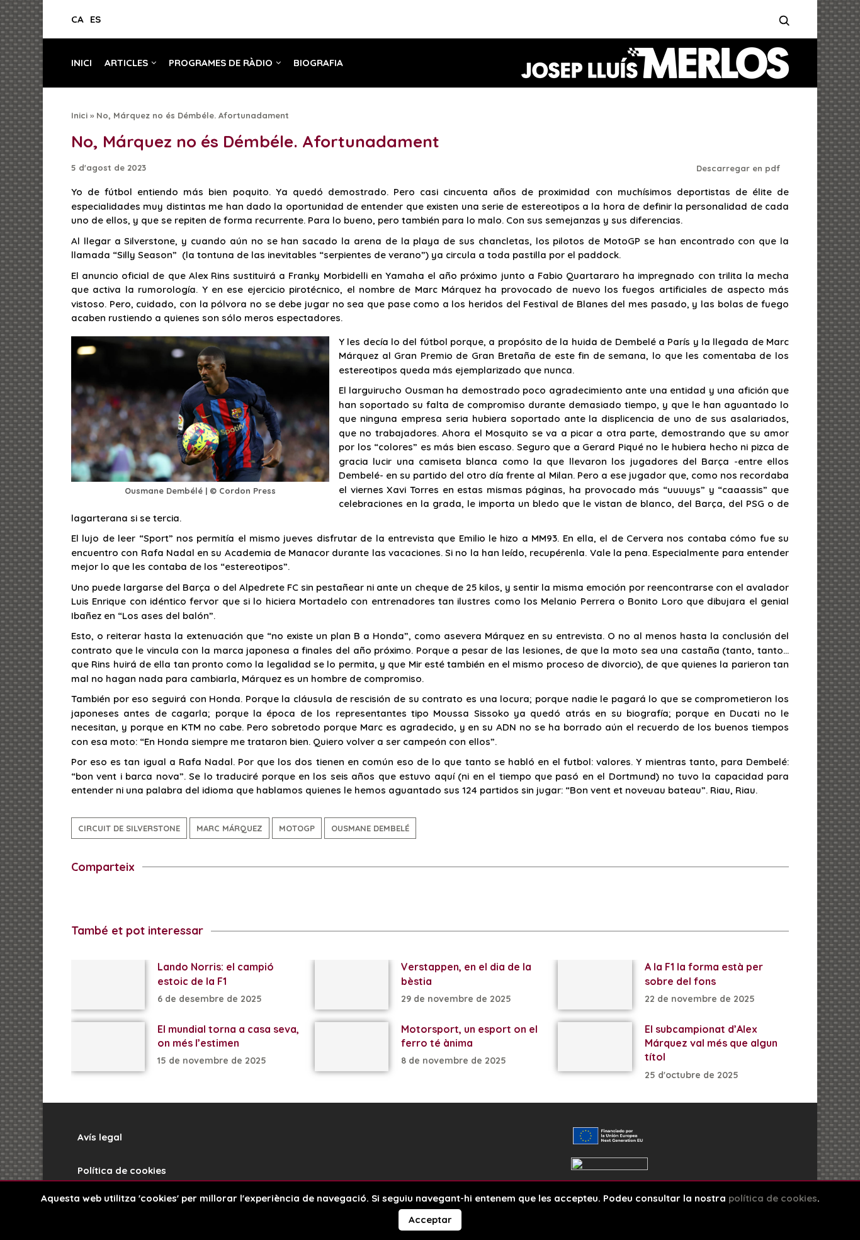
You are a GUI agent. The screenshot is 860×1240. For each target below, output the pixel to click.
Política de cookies (121, 1170)
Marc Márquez (229, 828)
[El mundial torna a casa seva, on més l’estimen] (108, 1046)
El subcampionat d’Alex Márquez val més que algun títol (711, 1043)
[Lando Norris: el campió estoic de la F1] (108, 984)
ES (95, 19)
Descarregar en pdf (739, 168)
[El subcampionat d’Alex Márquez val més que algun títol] (594, 1046)
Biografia (318, 63)
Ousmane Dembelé (370, 828)
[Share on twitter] (100, 900)
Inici (81, 63)
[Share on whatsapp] (194, 900)
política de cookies (772, 1198)
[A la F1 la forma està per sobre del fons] (594, 984)
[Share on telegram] (124, 900)
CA (77, 19)
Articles (126, 63)
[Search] (784, 24)
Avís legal (99, 1137)
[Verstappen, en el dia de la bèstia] (351, 984)
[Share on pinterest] (170, 900)
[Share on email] (217, 900)
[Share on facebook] (77, 900)
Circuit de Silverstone (129, 828)
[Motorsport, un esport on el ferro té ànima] (351, 1046)
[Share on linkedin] (147, 900)
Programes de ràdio (221, 63)
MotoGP (297, 828)
